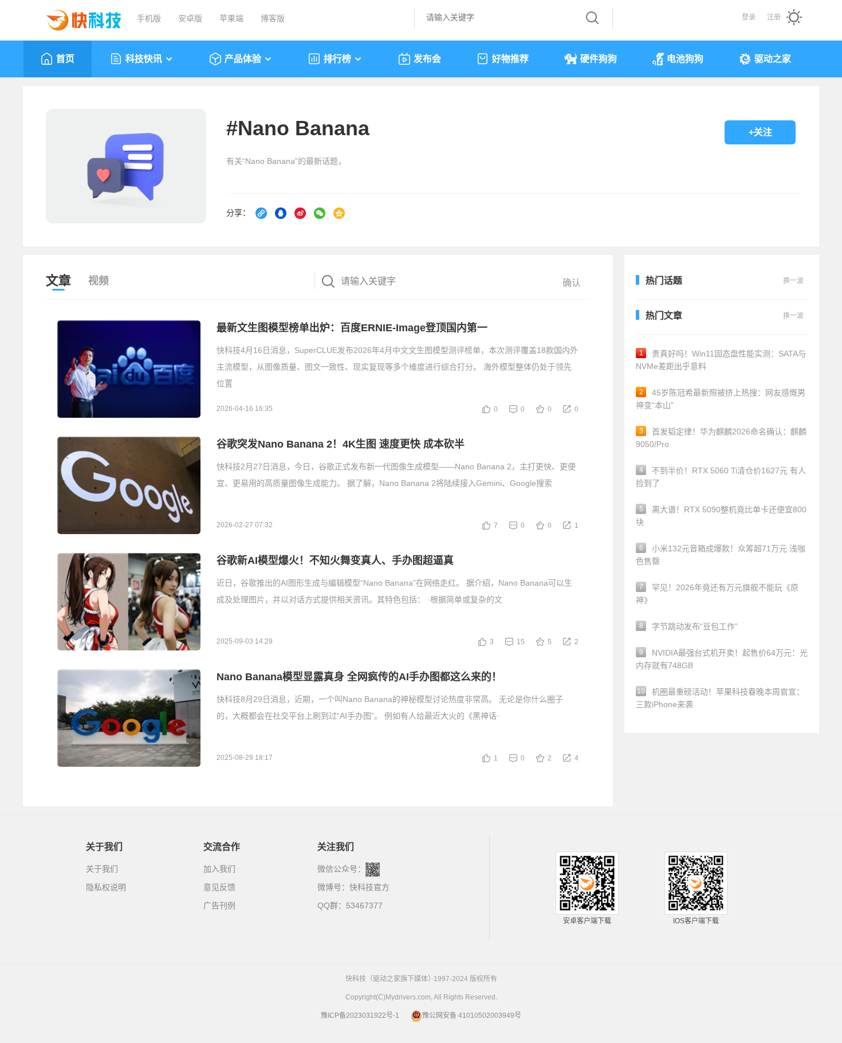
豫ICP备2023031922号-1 (360, 1015)
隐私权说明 (106, 887)
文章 (58, 280)
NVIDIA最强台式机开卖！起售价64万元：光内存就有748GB (722, 659)
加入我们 (219, 868)
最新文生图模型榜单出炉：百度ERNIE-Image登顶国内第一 (352, 328)
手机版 (149, 18)
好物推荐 (510, 59)
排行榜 (337, 59)
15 (521, 642)
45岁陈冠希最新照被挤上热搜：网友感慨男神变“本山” (720, 399)
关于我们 (102, 868)
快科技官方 (369, 887)
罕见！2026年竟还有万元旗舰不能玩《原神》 (717, 594)
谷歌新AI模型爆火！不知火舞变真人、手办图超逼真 (335, 560)
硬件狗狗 (598, 59)
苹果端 (231, 18)
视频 (98, 281)
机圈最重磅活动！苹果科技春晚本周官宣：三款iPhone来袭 (720, 698)
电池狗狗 (685, 59)
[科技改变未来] (75, 17)
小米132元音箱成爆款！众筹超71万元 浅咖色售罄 (720, 555)
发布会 (427, 59)
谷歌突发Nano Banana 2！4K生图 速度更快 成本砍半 (341, 444)
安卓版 (190, 18)
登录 (749, 17)
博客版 (273, 18)
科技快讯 (143, 59)
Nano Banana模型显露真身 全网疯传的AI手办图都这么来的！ (359, 677)
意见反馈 (219, 887)
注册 (774, 17)
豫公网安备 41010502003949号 (471, 1015)
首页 (65, 59)
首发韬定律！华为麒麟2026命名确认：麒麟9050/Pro (721, 438)
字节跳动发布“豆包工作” (688, 626)
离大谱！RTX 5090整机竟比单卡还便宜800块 (721, 516)
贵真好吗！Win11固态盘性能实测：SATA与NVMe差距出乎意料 (721, 360)
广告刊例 (219, 905)
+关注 (760, 132)
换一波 (793, 316)
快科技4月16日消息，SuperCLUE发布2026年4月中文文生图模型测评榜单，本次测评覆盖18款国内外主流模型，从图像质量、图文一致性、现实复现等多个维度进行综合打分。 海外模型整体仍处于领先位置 (397, 367)
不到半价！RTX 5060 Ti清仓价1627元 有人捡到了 (721, 477)
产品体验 (243, 59)
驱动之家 (772, 59)
